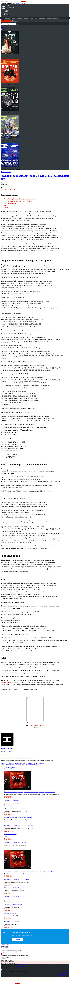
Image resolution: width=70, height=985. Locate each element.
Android (19, 18)
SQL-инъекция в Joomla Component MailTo (16, 842)
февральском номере (38, 725)
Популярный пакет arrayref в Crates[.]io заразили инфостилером (18, 758)
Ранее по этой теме (9, 769)
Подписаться (17, 939)
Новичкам (42, 18)
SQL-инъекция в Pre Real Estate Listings (15, 888)
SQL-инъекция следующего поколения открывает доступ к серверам (22, 763)
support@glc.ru (22, 964)
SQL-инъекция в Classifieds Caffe (13, 904)
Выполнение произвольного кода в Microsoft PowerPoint (19, 764)
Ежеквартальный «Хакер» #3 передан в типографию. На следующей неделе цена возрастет (29, 792)
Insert (18, 983)
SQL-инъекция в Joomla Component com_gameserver (18, 825)
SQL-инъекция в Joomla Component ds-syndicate (17, 879)
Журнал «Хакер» (5, 183)
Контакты (67, 976)
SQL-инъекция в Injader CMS (12, 921)
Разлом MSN (5, 682)
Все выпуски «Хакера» (53, 18)
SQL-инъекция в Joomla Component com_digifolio (18, 817)
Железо (26, 18)
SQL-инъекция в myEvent (11, 913)
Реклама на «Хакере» (64, 975)
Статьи (9, 751)
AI (36, 18)
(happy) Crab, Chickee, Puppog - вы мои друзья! (19, 199)
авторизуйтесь (5, 947)
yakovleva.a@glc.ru (21, 966)
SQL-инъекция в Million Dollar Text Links (15, 808)
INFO (6, 208)
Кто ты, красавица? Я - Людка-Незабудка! (18, 201)
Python (31, 18)
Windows (7, 18)
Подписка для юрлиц (64, 974)
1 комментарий (5, 186)
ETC (5, 205)
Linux (13, 18)
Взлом (5, 751)
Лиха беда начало (10, 203)
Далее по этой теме (9, 767)
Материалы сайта (6, 172)
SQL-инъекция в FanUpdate (11, 800)
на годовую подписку (20, 3)
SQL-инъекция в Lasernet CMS (12, 896)
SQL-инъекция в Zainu (10, 834)
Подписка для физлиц (64, 972)
